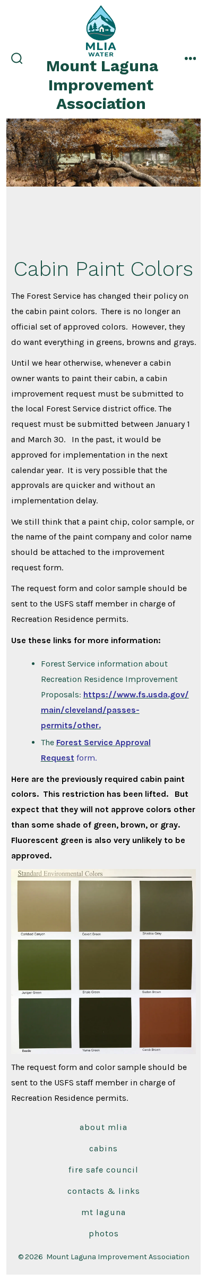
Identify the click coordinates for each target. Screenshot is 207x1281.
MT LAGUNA (103, 1212)
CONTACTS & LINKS (103, 1191)
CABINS (103, 1148)
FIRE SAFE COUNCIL (103, 1170)
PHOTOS (104, 1233)
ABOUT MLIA (103, 1127)
